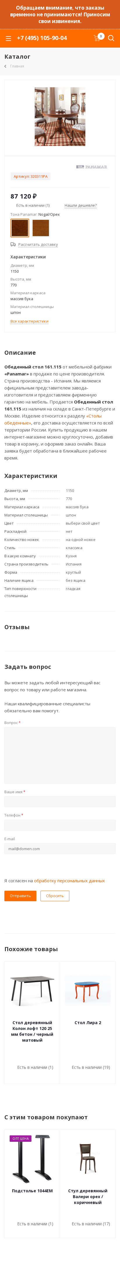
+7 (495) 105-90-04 (42, 38)
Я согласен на (54, 880)
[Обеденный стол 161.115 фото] (60, 116)
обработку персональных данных (69, 880)
